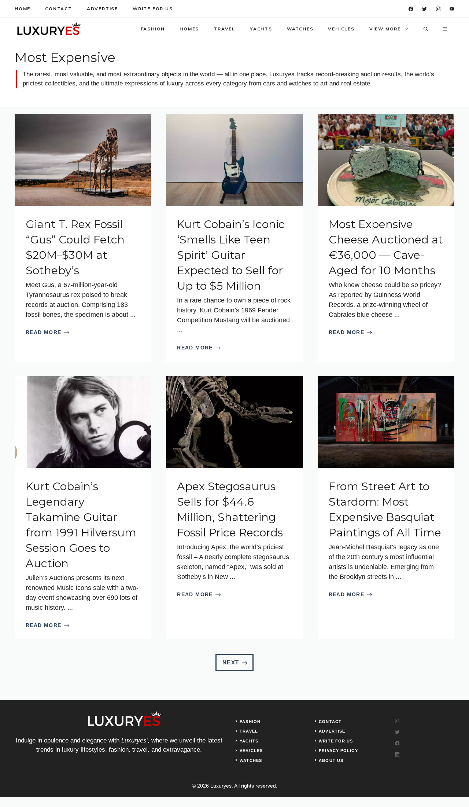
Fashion (153, 29)
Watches (300, 29)
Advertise (102, 8)
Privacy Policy (338, 750)
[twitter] (424, 9)
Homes (189, 29)
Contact (58, 8)
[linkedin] (452, 9)
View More (385, 29)
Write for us (153, 8)
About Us (331, 760)
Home (22, 8)
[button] (425, 29)
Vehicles (341, 29)
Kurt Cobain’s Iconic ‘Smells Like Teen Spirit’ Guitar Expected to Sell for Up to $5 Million (231, 255)
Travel (224, 29)
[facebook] (411, 9)
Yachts (261, 29)
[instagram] (438, 9)
